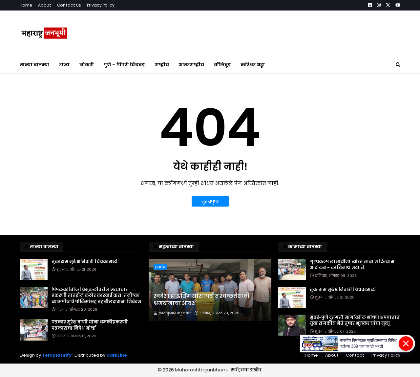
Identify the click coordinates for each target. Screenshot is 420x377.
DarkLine (116, 355)
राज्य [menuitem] (64, 64)
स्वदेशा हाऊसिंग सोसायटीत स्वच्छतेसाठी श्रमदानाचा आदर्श (201, 300)
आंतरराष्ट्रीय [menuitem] (191, 64)
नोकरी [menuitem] (86, 64)
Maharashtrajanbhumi (202, 369)
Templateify (57, 355)
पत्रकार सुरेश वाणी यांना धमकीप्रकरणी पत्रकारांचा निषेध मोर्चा (90, 325)
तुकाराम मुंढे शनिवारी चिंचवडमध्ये (84, 262)
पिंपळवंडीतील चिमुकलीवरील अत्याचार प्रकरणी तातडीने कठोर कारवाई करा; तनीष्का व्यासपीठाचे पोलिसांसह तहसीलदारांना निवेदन (96, 295)
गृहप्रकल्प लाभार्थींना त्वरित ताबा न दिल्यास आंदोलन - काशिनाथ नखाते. (352, 265)
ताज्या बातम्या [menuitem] (34, 64)
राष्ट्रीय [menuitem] (162, 64)
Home (26, 5)
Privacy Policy (101, 5)
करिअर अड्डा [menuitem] (253, 64)
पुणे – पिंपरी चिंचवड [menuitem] (124, 64)
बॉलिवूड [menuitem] (222, 64)
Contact (355, 355)
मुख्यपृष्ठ (210, 201)
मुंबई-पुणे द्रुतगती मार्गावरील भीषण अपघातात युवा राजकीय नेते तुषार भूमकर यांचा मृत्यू (355, 320)
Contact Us (69, 5)
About (44, 5)
